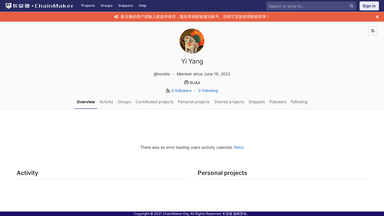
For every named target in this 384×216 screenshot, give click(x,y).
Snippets (125, 5)
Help (142, 5)
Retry (239, 147)
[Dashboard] (39, 5)
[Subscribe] (372, 30)
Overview (86, 101)
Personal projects (194, 101)
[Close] (377, 17)
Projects (88, 5)
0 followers (182, 90)
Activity (106, 101)
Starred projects (229, 101)
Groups (107, 5)
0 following (208, 90)
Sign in (369, 5)
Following (299, 101)
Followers (277, 101)
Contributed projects (154, 101)
